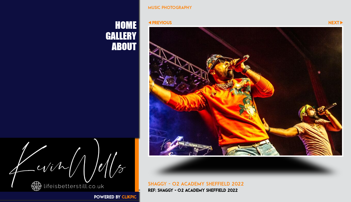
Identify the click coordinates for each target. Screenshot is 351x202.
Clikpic (129, 196)
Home (125, 25)
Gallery (121, 35)
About (124, 46)
